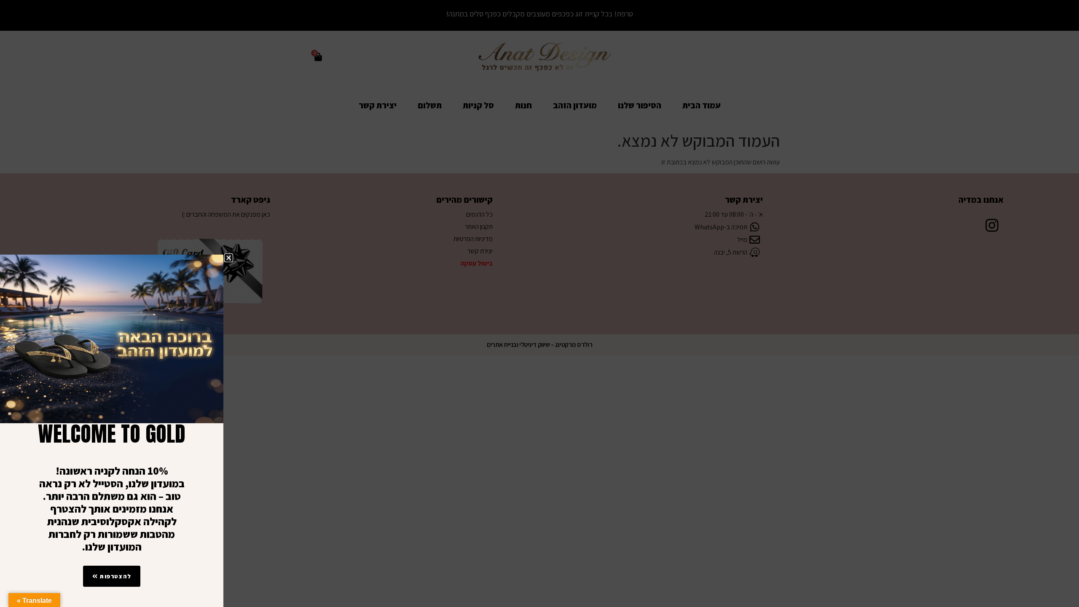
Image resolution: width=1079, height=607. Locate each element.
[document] (539, 303)
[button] (228, 258)
